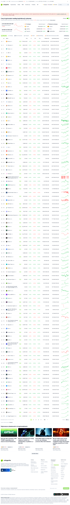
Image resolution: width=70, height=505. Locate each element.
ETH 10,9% (45, 1)
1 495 (9, 1)
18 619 (4, 1)
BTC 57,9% (41, 1)
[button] (35, 453)
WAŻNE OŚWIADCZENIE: (5, 497)
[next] (47, 419)
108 (44, 419)
